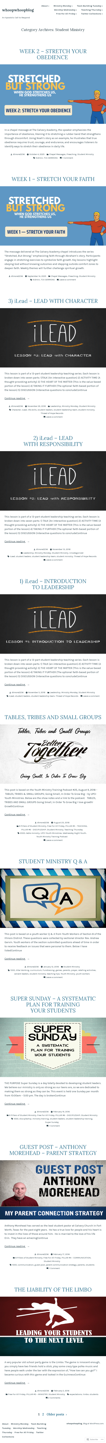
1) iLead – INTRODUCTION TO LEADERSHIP (53, 584)
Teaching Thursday (91, 10)
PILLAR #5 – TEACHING (76, 826)
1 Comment (67, 158)
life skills (32, 410)
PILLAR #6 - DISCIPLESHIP (33, 829)
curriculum (36, 970)
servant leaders (21, 974)
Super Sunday (52, 1122)
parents (66, 970)
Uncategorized (76, 553)
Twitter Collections (91, 14)
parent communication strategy (61, 1265)
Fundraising (49, 970)
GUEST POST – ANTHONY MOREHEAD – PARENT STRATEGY (53, 1149)
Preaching (71, 154)
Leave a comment (67, 279)
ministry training (40, 1118)
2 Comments (54, 1398)
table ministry (33, 833)
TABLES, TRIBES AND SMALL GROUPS (53, 717)
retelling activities (87, 970)
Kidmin (39, 158)
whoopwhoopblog (18, 10)
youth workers (83, 974)
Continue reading (15, 398)
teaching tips (53, 974)
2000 (22, 833)
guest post (40, 1265)
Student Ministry (85, 154)
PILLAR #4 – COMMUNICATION (76, 1257)
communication (25, 1265)
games (59, 970)
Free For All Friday (65, 14)
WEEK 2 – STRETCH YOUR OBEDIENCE (53, 54)
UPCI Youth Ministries (51, 833)
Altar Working (22, 970)
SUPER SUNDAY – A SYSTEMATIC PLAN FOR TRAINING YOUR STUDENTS (53, 1004)
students (90, 1265)
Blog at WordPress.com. (93, 1423)
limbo (86, 1394)
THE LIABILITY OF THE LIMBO (53, 1289)
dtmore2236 (19, 154)
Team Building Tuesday (89, 6)
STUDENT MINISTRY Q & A (53, 861)
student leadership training (79, 1118)
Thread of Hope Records (52, 413)
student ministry (86, 410)
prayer (74, 970)
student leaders (45, 410)
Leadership (55, 406)
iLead (24, 410)
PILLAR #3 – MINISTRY (37, 1394)
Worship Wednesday (64, 10)
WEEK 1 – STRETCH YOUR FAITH (53, 179)
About (44, 6)
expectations (76, 1394)
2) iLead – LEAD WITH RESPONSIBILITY (53, 441)
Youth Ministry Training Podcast (51, 836)
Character (16, 410)
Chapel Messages (57, 154)
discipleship (25, 1118)
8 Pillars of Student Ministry (32, 826)
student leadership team (65, 410)
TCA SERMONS (51, 158)
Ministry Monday (62, 6)
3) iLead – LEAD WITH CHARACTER (53, 300)
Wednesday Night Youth (74, 833)
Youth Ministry (68, 974)
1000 (12, 970)
